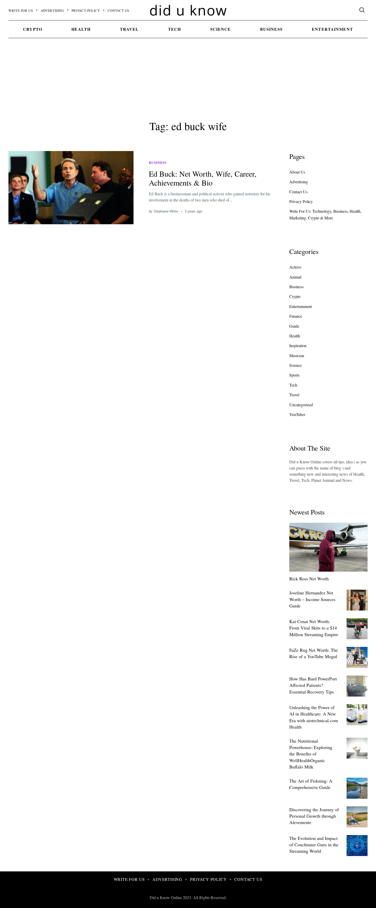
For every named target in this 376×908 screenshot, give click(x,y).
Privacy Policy (86, 10)
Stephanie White (166, 211)
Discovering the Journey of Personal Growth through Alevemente (314, 815)
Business (271, 29)
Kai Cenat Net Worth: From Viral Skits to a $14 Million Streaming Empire (313, 627)
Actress (295, 267)
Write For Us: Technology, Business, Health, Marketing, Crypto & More (325, 214)
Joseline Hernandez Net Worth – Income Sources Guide (312, 599)
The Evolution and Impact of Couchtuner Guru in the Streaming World (313, 844)
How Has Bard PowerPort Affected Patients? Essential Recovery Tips (313, 685)
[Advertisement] (188, 78)
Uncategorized (301, 404)
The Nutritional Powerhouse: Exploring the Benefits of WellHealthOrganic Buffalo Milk (310, 754)
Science (220, 29)
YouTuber (297, 414)
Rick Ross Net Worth (309, 578)
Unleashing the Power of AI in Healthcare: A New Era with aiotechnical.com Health (313, 717)
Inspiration (297, 345)
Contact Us (118, 10)
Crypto (32, 29)
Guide (294, 326)
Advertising (52, 10)
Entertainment (332, 29)
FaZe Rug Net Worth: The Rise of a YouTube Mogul (313, 653)
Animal (295, 277)
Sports (294, 375)
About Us (297, 172)
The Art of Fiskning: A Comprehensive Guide (310, 784)
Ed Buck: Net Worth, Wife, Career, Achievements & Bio (203, 178)
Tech (174, 29)
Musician (296, 355)
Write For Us (20, 10)
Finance (295, 316)
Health (81, 29)
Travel (129, 29)
